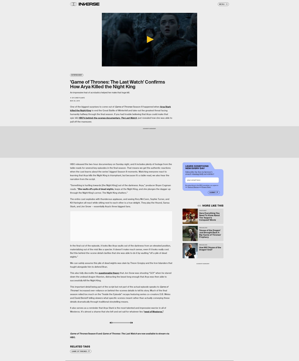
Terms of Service (193, 187)
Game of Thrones (79, 351)
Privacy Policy (206, 187)
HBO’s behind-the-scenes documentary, (108, 118)
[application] (149, 39)
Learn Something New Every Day (197, 166)
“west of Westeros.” (153, 311)
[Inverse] (89, 4)
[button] (149, 39)
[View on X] (121, 226)
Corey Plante (79, 98)
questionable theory (109, 273)
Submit (212, 192)
